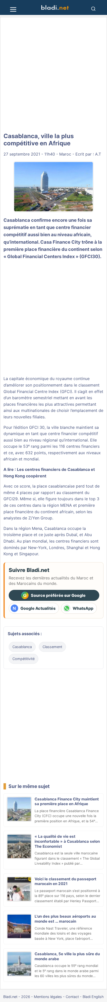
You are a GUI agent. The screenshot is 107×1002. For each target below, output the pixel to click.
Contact (72, 997)
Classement (52, 647)
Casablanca (16, 220)
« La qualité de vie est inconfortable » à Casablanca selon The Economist (67, 841)
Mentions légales (48, 997)
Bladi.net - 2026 (16, 997)
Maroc (65, 154)
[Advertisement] (53, 75)
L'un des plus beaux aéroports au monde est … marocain (65, 919)
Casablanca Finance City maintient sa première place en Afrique (67, 801)
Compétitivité (23, 659)
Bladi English (93, 997)
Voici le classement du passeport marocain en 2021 (65, 881)
